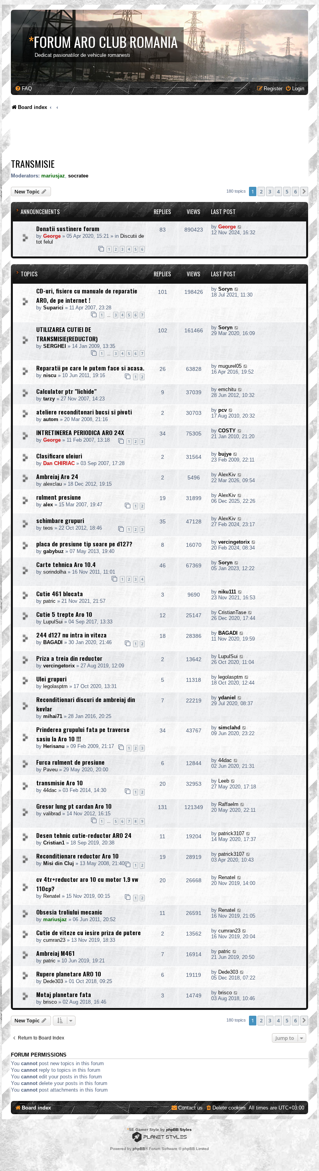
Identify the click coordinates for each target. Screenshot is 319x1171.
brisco (50, 1002)
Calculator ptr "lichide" (66, 391)
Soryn (225, 289)
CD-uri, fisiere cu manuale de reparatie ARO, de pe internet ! (86, 295)
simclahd (229, 727)
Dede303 (53, 981)
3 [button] (269, 191)
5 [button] (287, 191)
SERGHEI (54, 346)
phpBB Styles (179, 1129)
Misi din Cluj (58, 863)
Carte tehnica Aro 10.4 (66, 564)
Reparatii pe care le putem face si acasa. (90, 367)
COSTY (227, 431)
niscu (49, 375)
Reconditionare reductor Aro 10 (77, 855)
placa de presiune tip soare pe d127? (84, 543)
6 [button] (295, 191)
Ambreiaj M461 (55, 953)
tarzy (49, 399)
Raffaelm (228, 804)
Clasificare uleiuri (59, 455)
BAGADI (53, 642)
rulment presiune (58, 497)
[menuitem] (23, 88)
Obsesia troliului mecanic (69, 911)
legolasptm (55, 686)
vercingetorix (234, 542)
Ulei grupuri (51, 678)
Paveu (50, 769)
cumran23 (54, 940)
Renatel (51, 896)
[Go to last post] (239, 227)
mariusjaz (53, 176)
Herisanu (54, 746)
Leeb (223, 781)
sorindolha (54, 572)
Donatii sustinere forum (67, 228)
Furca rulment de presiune (70, 762)
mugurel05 (230, 366)
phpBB (139, 1148)
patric (49, 601)
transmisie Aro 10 (59, 782)
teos (48, 528)
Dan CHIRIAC (59, 463)
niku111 (227, 592)
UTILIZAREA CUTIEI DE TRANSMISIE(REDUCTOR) (67, 334)
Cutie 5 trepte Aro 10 (64, 614)
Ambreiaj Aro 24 (57, 476)
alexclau (52, 484)
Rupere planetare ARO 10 (68, 973)
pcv (222, 410)
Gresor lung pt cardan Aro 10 (74, 806)
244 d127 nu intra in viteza (71, 634)
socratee (78, 176)
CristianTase (232, 612)
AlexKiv (227, 475)
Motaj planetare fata (63, 994)
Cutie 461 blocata (59, 593)
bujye (224, 454)
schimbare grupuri (60, 520)
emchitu (227, 389)
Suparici (53, 308)
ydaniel (227, 697)
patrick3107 (231, 833)
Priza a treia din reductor (69, 658)
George (52, 236)
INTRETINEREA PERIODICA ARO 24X (80, 432)
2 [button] (261, 191)
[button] (304, 191)
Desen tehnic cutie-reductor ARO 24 (83, 835)
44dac (225, 760)
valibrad (52, 813)
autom (50, 419)
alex (48, 504)
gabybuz (53, 551)
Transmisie (32, 163)
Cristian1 (54, 843)
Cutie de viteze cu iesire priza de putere (88, 932)
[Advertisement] (152, 136)
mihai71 (52, 716)
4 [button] (278, 191)
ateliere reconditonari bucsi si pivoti (84, 411)
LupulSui (53, 622)
